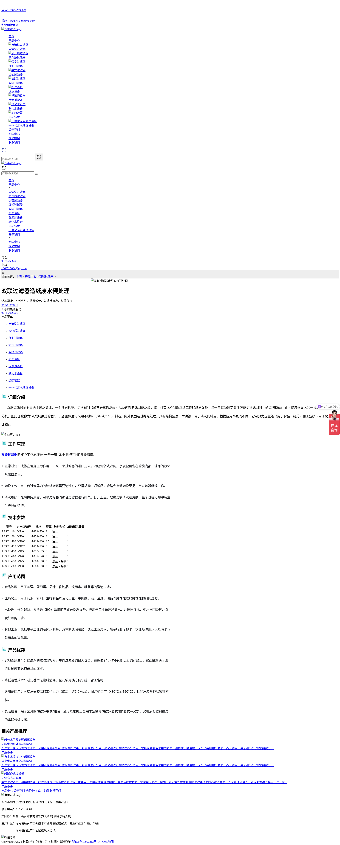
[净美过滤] (11, 29)
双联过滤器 (15, 209)
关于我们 (14, 129)
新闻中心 (14, 134)
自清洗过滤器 (17, 192)
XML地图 (108, 841)
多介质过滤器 (17, 196)
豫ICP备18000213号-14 (86, 841)
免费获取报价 (9, 305)
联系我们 (14, 142)
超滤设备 (14, 213)
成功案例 (14, 138)
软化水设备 (15, 221)
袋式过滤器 (15, 204)
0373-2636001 (9, 260)
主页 (19, 276)
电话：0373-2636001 (13, 10)
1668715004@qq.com (14, 268)
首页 (11, 36)
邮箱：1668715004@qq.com (18, 20)
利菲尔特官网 (9, 25)
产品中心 (14, 40)
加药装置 (14, 226)
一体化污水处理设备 (21, 230)
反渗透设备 (15, 217)
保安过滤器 (15, 200)
